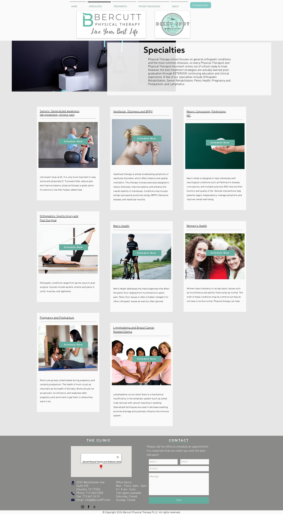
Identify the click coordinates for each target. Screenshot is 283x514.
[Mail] (73, 500)
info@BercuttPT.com (97, 500)
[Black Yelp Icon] (94, 507)
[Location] (73, 483)
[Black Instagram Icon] (83, 507)
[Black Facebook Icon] (89, 507)
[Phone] (72, 493)
